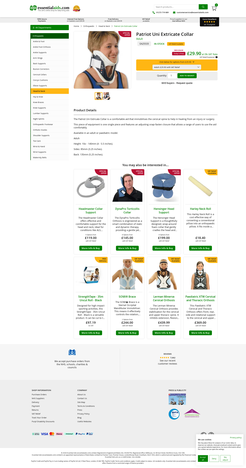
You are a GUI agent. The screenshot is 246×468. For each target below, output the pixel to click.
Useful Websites (84, 421)
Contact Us (82, 398)
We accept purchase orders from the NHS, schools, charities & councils (72, 364)
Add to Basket (187, 75)
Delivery (35, 402)
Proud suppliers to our (178, 20)
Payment (36, 406)
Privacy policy (236, 437)
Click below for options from (175, 62)
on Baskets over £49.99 (113, 20)
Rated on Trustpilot (209, 22)
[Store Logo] (49, 8)
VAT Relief (36, 413)
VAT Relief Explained (207, 57)
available (146, 20)
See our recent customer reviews (167, 362)
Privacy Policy (83, 413)
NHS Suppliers (38, 398)
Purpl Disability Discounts (43, 421)
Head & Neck (104, 26)
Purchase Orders (39, 394)
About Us (81, 394)
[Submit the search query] (203, 6)
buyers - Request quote (176, 82)
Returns (35, 410)
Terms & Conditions (86, 406)
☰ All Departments (42, 27)
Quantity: (162, 75)
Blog (79, 417)
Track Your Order (39, 417)
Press (79, 410)
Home (76, 26)
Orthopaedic (88, 26)
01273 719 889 (162, 12)
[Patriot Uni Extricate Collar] (98, 96)
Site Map (81, 402)
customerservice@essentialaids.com (192, 12)
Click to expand (102, 84)
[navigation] (49, 27)
